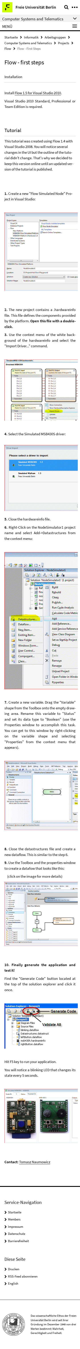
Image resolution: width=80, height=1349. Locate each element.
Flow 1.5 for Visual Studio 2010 (38, 92)
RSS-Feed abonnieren (23, 1276)
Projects (63, 43)
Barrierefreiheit (18, 1241)
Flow (7, 48)
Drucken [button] (13, 1269)
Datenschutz (16, 1234)
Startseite (11, 37)
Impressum (15, 1226)
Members (14, 1219)
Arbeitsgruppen (55, 37)
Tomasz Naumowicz (34, 1161)
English (13, 1283)
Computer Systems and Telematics (28, 43)
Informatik (31, 37)
